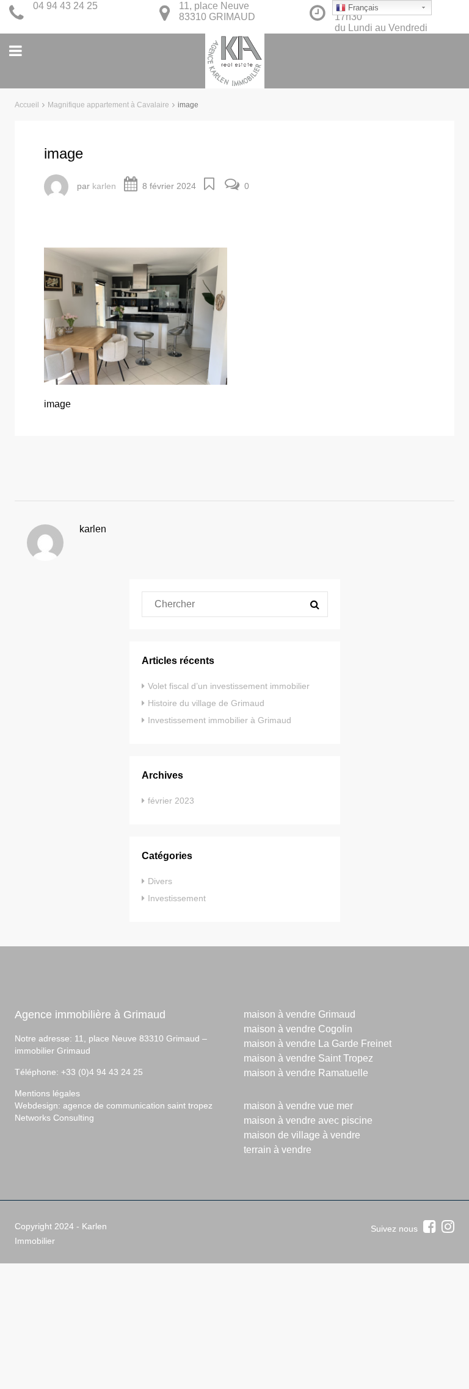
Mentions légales (47, 1093)
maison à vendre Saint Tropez (308, 1058)
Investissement (177, 898)
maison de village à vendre (302, 1135)
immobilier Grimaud (52, 1050)
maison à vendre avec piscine (308, 1120)
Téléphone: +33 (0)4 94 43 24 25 (79, 1072)
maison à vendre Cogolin (298, 1029)
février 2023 (171, 800)
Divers (160, 881)
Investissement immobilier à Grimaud (219, 720)
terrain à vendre (277, 1149)
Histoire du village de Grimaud (206, 703)
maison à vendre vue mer (298, 1106)
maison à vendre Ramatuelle (306, 1073)
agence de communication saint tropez (138, 1105)
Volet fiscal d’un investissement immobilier (229, 686)
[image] (135, 315)
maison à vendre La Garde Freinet (317, 1043)
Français (362, 7)
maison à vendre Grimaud (299, 1014)
